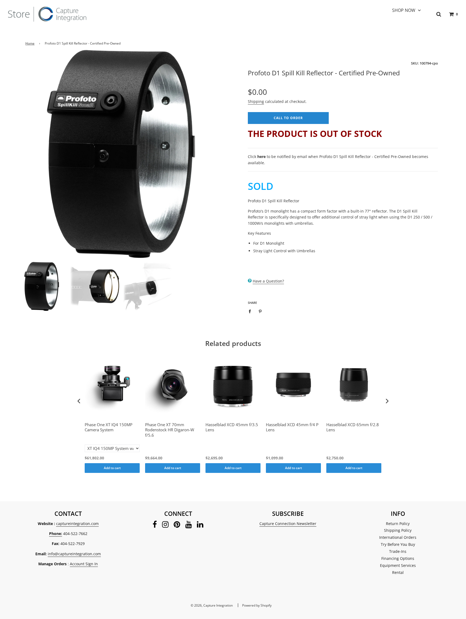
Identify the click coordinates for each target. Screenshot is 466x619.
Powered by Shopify (257, 605)
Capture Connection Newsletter (287, 523)
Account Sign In (84, 563)
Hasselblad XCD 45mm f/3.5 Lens (231, 427)
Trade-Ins (397, 551)
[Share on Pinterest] (260, 311)
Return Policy (398, 523)
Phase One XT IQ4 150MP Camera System (108, 427)
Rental (398, 572)
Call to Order (288, 118)
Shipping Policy (398, 530)
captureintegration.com (77, 523)
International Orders (397, 537)
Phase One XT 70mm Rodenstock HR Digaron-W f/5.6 (169, 430)
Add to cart (112, 468)
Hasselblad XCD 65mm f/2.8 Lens (352, 427)
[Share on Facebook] (251, 311)
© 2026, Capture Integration (212, 605)
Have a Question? (268, 281)
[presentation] (79, 401)
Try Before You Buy (398, 544)
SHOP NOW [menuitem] (403, 10)
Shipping (256, 101)
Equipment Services (398, 565)
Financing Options (397, 558)
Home (30, 43)
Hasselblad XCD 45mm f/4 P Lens (292, 427)
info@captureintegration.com (74, 553)
